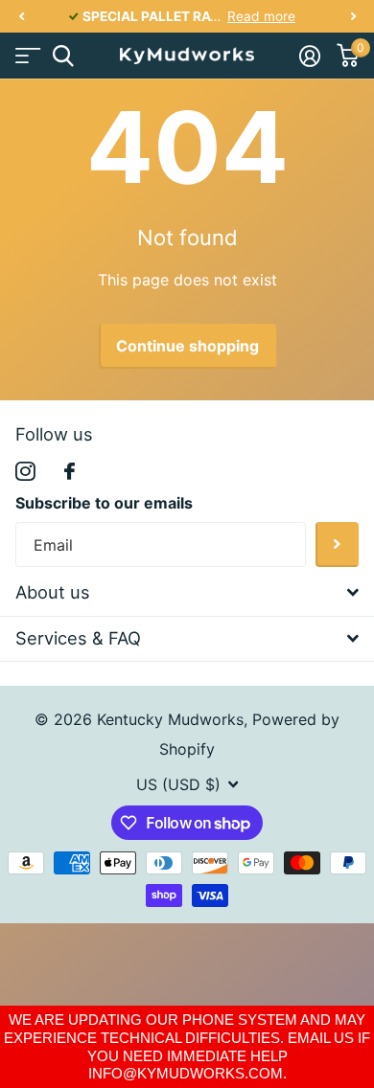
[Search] (63, 56)
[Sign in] (309, 56)
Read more (261, 16)
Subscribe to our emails (104, 502)
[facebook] (69, 471)
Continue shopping (187, 345)
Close (187, 593)
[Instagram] (25, 472)
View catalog (26, 56)
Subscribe (337, 544)
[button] (21, 17)
